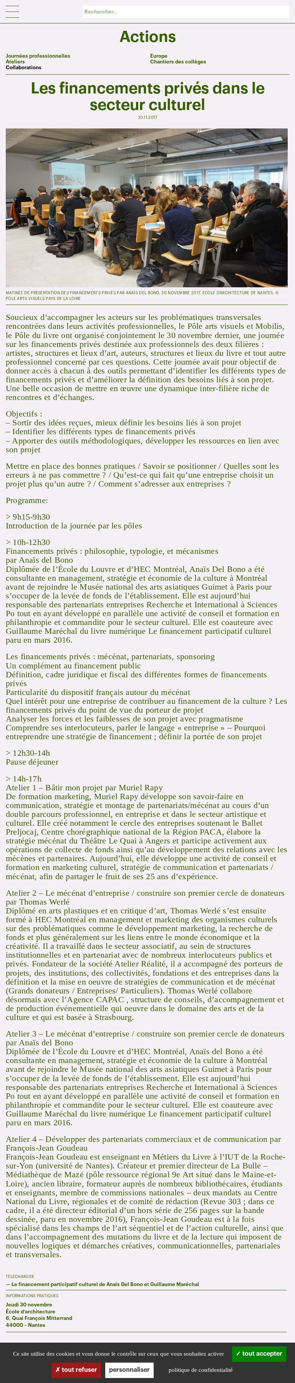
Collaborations (23, 67)
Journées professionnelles (38, 55)
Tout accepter (261, 1354)
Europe (158, 55)
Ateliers (15, 61)
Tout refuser (78, 1370)
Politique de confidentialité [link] (201, 1370)
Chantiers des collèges (178, 61)
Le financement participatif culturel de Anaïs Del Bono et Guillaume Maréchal (105, 1284)
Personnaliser (129, 1370)
